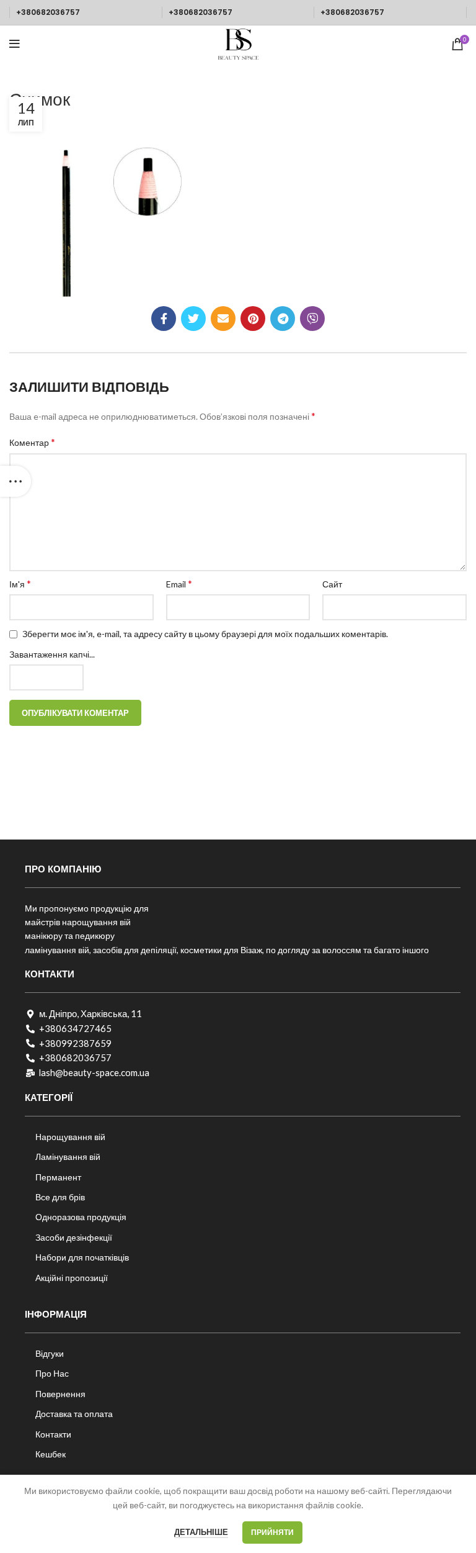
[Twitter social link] (193, 318)
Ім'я (20, 583)
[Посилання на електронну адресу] (223, 318)
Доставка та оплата (74, 1413)
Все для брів (60, 1197)
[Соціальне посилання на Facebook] (163, 318)
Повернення (60, 1393)
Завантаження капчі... (52, 654)
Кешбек (50, 1454)
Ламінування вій (67, 1156)
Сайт (332, 584)
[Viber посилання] (312, 318)
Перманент (58, 1177)
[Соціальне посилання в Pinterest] (252, 318)
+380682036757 (48, 12)
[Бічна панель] (15, 481)
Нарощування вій (70, 1136)
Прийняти (272, 1532)
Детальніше (201, 1532)
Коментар (32, 442)
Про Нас (52, 1373)
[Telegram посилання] (282, 318)
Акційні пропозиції (71, 1277)
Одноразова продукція (80, 1216)
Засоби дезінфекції (73, 1237)
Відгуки (49, 1353)
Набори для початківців (82, 1257)
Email (179, 583)
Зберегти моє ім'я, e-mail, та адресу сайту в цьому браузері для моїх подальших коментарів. (205, 633)
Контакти (53, 1434)
